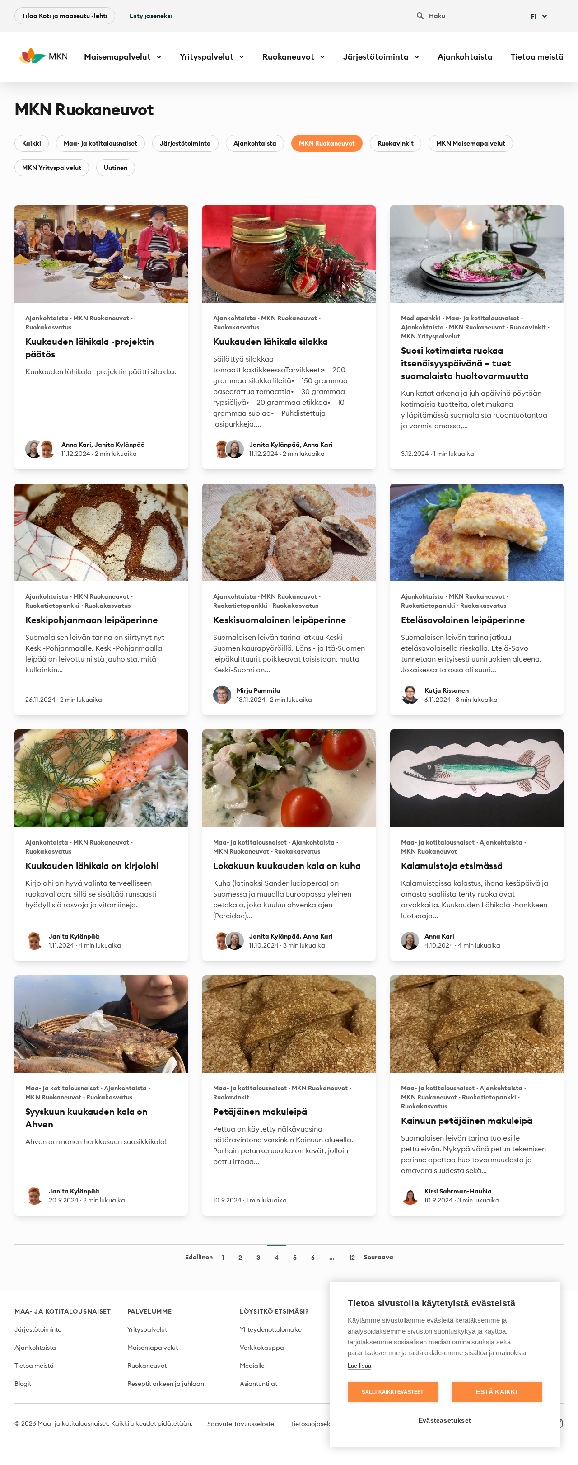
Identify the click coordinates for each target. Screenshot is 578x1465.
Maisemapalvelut (152, 1347)
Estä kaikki (496, 1392)
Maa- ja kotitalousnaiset (100, 143)
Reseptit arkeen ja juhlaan (165, 1384)
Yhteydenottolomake (271, 1329)
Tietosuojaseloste (315, 1424)
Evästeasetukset (445, 1420)
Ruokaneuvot (147, 1366)
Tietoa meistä (537, 57)
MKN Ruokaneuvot (327, 143)
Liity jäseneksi (151, 16)
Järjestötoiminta (185, 143)
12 (352, 1258)
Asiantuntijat (258, 1384)
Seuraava (378, 1257)
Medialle (252, 1366)
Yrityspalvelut (147, 1329)
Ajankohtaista (465, 57)
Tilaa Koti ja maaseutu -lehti (64, 16)
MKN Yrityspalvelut (51, 168)
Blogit (22, 1384)
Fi (533, 16)
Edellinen (199, 1257)
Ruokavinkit (396, 143)
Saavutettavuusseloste (240, 1424)
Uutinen (115, 168)
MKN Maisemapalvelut (470, 143)
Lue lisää (359, 1365)
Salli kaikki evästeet (393, 1392)
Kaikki (31, 143)
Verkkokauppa (262, 1347)
